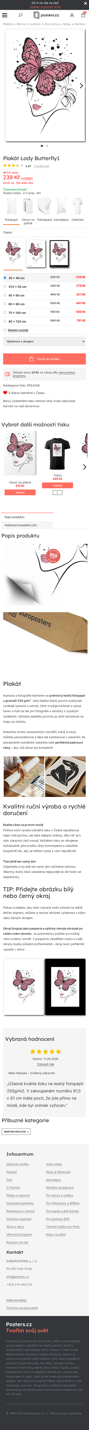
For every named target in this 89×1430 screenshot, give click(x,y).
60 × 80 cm (16, 304)
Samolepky (53, 1180)
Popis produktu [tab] (14, 517)
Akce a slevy (15, 1226)
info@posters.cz (17, 1276)
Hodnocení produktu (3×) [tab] (21, 525)
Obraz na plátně (28, 221)
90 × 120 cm (17, 321)
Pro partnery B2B (57, 1219)
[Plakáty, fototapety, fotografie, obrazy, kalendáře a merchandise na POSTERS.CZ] (46, 15)
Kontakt (11, 1172)
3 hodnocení (41, 166)
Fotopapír (11, 219)
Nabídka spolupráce (59, 1187)
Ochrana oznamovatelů (22, 1308)
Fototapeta (44, 219)
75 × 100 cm (17, 312)
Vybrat (20, 492)
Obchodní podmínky (20, 1203)
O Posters (13, 1187)
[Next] (80, 85)
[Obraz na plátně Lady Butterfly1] (20, 454)
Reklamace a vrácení (20, 1211)
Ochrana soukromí (18, 1219)
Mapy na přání (56, 1234)
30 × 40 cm (16, 278)
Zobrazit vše (45, 1064)
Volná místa (54, 1164)
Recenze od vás (17, 1242)
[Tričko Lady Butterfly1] (57, 453)
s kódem (27, 178)
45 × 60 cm (16, 295)
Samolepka (61, 219)
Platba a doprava (18, 1195)
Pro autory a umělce (59, 1195)
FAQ (9, 1180)
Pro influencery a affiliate (62, 1203)
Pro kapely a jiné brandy (62, 1211)
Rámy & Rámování (58, 1172)
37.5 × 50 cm (17, 286)
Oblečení (78, 219)
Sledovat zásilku (17, 1164)
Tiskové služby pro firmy (63, 1226)
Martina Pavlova (15, 1131)
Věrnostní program (19, 1234)
